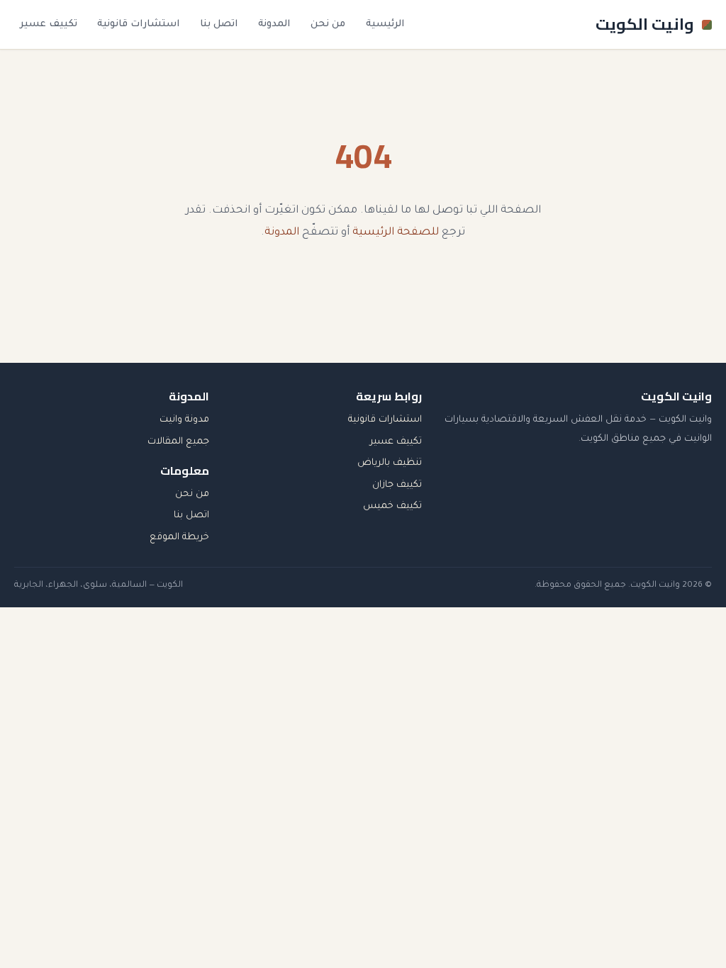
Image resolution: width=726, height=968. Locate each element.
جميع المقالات (178, 442)
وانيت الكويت (645, 24)
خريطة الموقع (179, 537)
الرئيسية (385, 24)
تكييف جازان (397, 485)
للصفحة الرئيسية (395, 233)
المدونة (274, 24)
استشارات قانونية (138, 24)
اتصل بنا (219, 24)
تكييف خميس (392, 506)
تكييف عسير (48, 24)
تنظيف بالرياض (389, 463)
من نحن (328, 24)
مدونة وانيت (184, 420)
